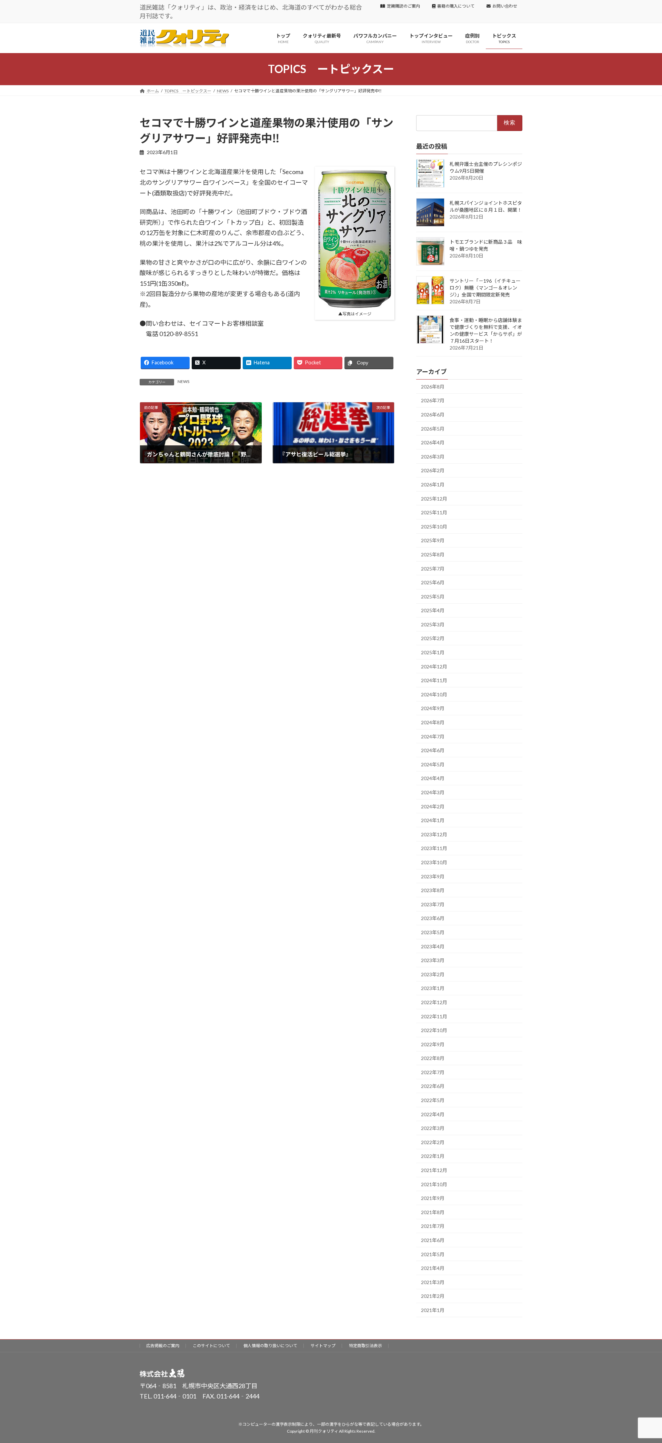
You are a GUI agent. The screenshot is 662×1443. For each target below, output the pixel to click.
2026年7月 (432, 400)
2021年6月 (432, 1240)
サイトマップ (323, 1345)
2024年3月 (432, 792)
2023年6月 (432, 918)
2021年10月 (434, 1184)
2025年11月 (434, 512)
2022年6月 (432, 1086)
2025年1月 (432, 652)
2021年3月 (432, 1282)
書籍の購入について (455, 6)
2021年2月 (432, 1296)
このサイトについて (211, 1345)
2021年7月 (432, 1226)
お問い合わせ (504, 6)
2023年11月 (434, 848)
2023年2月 (432, 974)
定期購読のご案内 (403, 6)
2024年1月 (432, 820)
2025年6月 (432, 582)
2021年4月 (432, 1268)
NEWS (183, 381)
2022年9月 (432, 1044)
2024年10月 (434, 694)
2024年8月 (432, 722)
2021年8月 (432, 1212)
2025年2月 (432, 638)
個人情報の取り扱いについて (270, 1345)
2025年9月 (432, 540)
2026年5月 (432, 428)
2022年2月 (432, 1142)
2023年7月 (432, 904)
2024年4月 (432, 778)
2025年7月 (432, 568)
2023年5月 (432, 932)
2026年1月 (432, 484)
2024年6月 (432, 750)
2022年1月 (432, 1156)
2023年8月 (432, 890)
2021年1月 (432, 1310)
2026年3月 (432, 457)
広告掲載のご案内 (162, 1345)
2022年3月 (432, 1128)
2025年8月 (432, 554)
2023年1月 (432, 988)
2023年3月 (432, 960)
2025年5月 (432, 596)
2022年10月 (434, 1030)
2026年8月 (432, 387)
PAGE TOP (640, 1393)
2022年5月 (432, 1100)
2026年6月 (432, 414)
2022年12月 (434, 1002)
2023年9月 (432, 876)
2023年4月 (432, 946)
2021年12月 (434, 1170)
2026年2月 (432, 470)
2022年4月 (432, 1114)
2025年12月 (434, 498)
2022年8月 (432, 1058)
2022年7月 (432, 1072)
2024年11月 (434, 680)
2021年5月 (432, 1254)
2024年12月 (434, 666)
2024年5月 (432, 764)
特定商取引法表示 (365, 1345)
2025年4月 (432, 610)
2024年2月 (432, 806)
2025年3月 (432, 624)
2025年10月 (434, 526)
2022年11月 (434, 1016)
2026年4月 (432, 442)
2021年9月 (432, 1198)
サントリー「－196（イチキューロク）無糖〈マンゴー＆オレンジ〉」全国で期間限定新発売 (485, 287)
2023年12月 (434, 834)
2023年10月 (434, 862)
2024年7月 (432, 736)
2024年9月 (432, 708)
